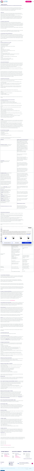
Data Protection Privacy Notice (7, 445)
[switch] (13, 238)
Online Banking (28, 1)
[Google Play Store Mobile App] (11, 464)
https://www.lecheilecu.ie (7, 456)
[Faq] (32, 463)
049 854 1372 (16, 455)
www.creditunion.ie (12, 300)
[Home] (3, 1)
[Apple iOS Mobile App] (11, 463)
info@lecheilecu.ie (6, 455)
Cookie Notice (28, 234)
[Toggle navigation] (32, 1)
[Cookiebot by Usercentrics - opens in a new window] (28, 227)
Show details (28, 240)
